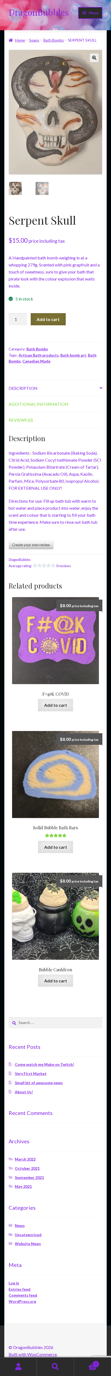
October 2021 (27, 1168)
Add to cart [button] (55, 705)
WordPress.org (22, 1301)
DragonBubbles (39, 12)
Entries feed (19, 1289)
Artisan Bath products (39, 355)
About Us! (24, 1092)
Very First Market (31, 1073)
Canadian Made (36, 361)
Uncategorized (28, 1234)
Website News (28, 1243)
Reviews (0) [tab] (21, 419)
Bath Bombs (53, 40)
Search (55, 1367)
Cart (85, 1362)
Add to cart (48, 319)
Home (20, 40)
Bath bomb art (73, 355)
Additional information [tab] (38, 404)
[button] (94, 57)
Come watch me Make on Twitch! (44, 1064)
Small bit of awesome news (39, 1082)
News (20, 1225)
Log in (14, 1283)
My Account (18, 1367)
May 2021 (23, 1186)
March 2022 (25, 1159)
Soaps (34, 40)
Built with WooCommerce (33, 1354)
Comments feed (23, 1295)
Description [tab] (23, 388)
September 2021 (29, 1177)
